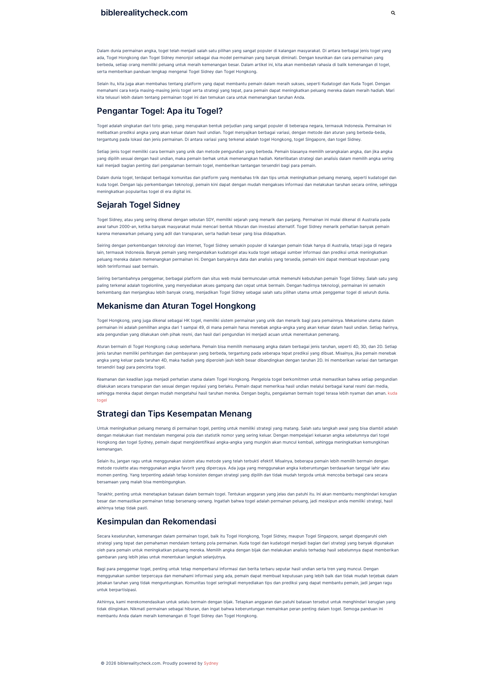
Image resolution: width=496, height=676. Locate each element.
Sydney (211, 663)
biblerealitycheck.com (144, 12)
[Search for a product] (393, 13)
